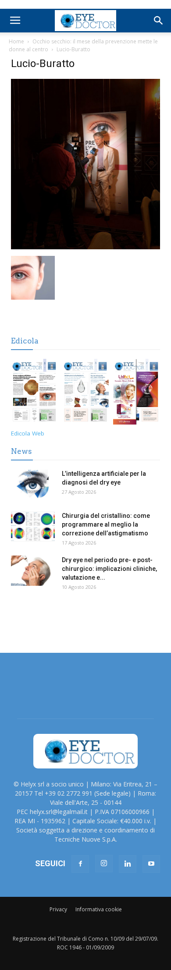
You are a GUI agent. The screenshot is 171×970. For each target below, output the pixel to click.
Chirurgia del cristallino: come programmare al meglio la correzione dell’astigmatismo (106, 524)
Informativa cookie (98, 909)
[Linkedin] (127, 864)
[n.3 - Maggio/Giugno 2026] (85, 393)
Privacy (58, 909)
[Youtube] (151, 864)
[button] (158, 20)
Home (16, 41)
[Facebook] (80, 864)
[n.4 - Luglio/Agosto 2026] (34, 393)
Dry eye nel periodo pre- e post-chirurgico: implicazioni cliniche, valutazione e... (109, 568)
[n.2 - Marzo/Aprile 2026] (136, 393)
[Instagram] (104, 863)
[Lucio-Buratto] (85, 247)
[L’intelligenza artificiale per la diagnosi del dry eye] (33, 484)
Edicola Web (27, 433)
